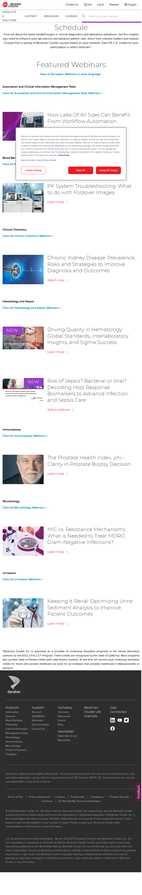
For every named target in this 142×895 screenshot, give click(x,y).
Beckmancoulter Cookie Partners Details (37, 160)
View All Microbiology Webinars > (25, 507)
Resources (49, 16)
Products (12, 707)
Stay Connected (118, 709)
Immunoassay (14, 741)
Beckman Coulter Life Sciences (92, 712)
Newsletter (66, 731)
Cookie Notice (62, 155)
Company (69, 16)
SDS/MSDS (38, 716)
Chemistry (11, 724)
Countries (47, 801)
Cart (86, 3)
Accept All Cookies (107, 170)
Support (30, 16)
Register (111, 4)
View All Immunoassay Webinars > (25, 436)
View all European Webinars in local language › (71, 74)
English (130, 4)
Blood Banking (14, 720)
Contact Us (69, 4)
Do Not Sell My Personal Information (79, 801)
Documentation (41, 724)
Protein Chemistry (16, 750)
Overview (63, 712)
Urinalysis (11, 754)
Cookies (60, 797)
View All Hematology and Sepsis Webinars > (32, 308)
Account (36, 712)
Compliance (97, 797)
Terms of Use (15, 797)
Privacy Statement (39, 797)
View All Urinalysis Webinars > (23, 579)
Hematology (13, 737)
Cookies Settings (32, 170)
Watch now (55, 280)
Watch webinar (58, 409)
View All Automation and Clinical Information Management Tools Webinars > (53, 93)
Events (62, 720)
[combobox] (111, 16)
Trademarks (77, 797)
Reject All (79, 170)
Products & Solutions (9, 16)
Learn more (55, 202)
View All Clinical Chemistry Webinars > (28, 236)
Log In (97, 4)
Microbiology (13, 746)
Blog (60, 724)
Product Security (119, 797)
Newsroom (64, 716)
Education (37, 720)
